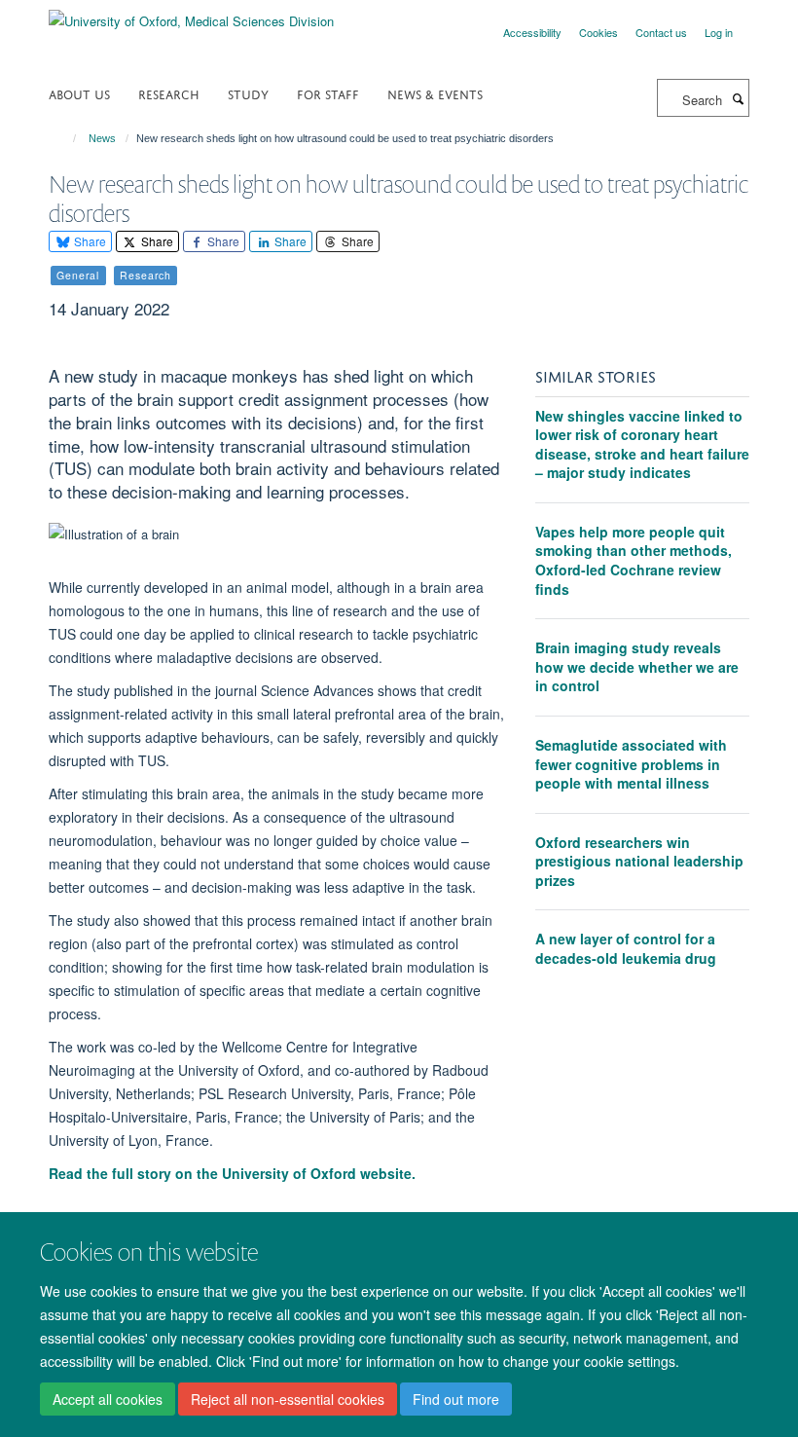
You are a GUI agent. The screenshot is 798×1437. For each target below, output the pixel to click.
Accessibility (532, 32)
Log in (719, 32)
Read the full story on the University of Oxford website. (234, 1173)
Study (248, 93)
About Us (79, 93)
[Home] (65, 138)
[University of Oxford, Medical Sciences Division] (191, 14)
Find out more (456, 1399)
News (102, 138)
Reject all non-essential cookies (287, 1399)
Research (169, 93)
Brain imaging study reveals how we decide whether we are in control (637, 666)
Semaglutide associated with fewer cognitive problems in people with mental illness (631, 763)
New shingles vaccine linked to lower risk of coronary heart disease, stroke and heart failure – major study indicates (642, 444)
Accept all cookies (108, 1399)
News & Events (435, 93)
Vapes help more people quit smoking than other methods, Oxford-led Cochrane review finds (633, 560)
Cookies (598, 32)
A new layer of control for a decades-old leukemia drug (625, 948)
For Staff (328, 93)
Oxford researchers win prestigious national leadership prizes (639, 861)
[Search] (737, 98)
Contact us (661, 32)
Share (88, 241)
